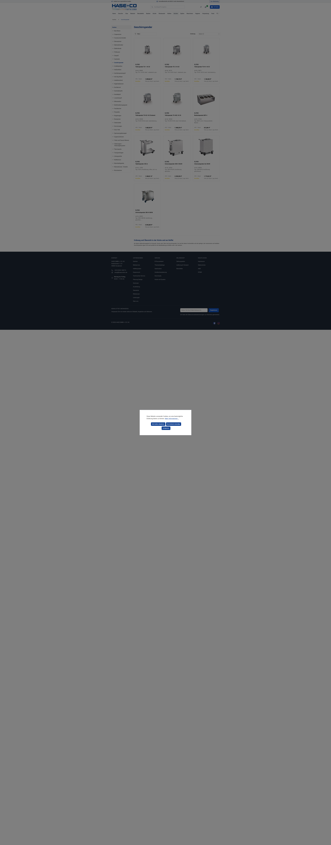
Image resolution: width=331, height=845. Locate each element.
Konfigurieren (166, 428)
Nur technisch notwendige (173, 424)
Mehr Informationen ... (172, 419)
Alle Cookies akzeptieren (158, 424)
